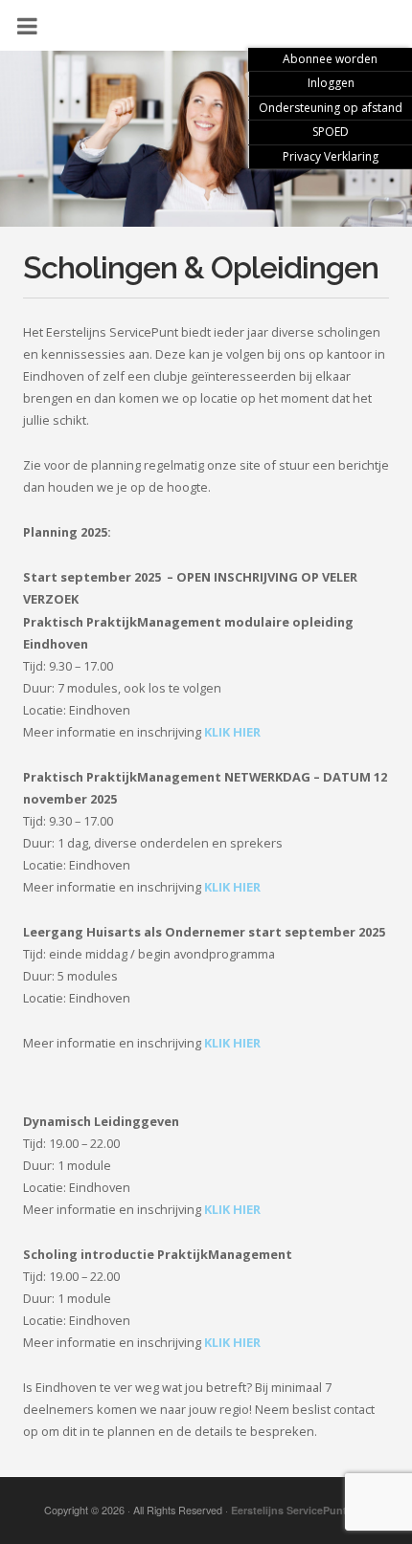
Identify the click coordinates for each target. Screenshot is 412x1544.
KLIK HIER (232, 731)
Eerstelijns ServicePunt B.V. (300, 1510)
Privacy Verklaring (330, 156)
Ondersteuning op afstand (330, 107)
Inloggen (331, 83)
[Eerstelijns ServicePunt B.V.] (206, 150)
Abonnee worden (330, 59)
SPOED (330, 131)
